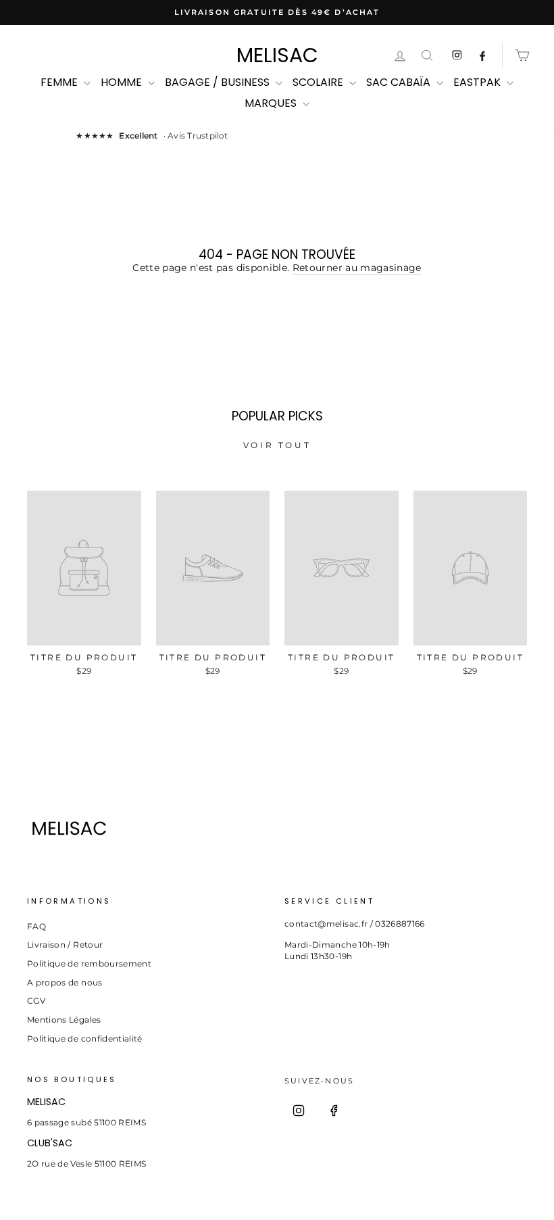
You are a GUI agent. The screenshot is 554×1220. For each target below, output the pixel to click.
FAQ (36, 926)
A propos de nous (65, 982)
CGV (36, 1001)
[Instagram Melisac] (457, 55)
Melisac (277, 55)
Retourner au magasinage (357, 268)
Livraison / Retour (65, 945)
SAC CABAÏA (399, 82)
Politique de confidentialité (85, 1038)
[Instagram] (298, 1110)
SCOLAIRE (319, 82)
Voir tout (277, 445)
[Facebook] (334, 1110)
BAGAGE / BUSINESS (218, 82)
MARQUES (272, 103)
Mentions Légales (64, 1020)
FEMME (60, 82)
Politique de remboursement (89, 963)
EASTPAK (478, 82)
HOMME (123, 82)
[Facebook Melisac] (482, 55)
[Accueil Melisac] (148, 828)
